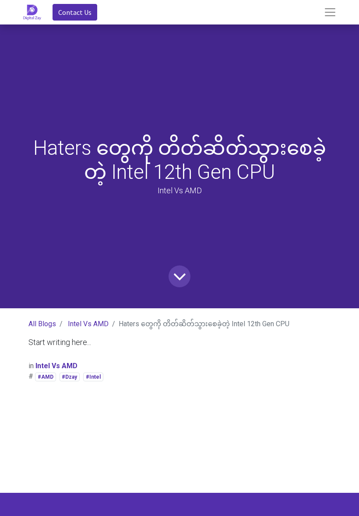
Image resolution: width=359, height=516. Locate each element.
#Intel (93, 377)
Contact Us (75, 12)
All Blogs (42, 324)
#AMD (45, 377)
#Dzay (69, 377)
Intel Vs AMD (88, 324)
